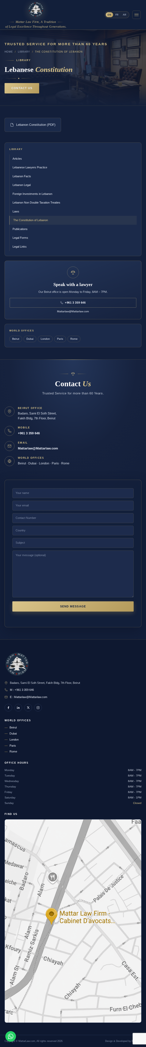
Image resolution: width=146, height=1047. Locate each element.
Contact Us (21, 88)
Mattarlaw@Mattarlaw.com (73, 311)
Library (24, 51)
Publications (20, 229)
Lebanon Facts (22, 176)
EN (109, 14)
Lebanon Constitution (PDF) (36, 125)
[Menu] (136, 15)
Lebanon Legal (22, 185)
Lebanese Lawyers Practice (30, 167)
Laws (16, 211)
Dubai (29, 338)
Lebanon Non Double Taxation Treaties (36, 202)
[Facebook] (8, 707)
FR (117, 14)
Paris (60, 338)
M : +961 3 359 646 (22, 689)
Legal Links (20, 246)
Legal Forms (20, 237)
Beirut (15, 338)
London (45, 338)
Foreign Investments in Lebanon (32, 193)
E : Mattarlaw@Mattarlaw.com (28, 697)
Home (9, 51)
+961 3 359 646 (29, 433)
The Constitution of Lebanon (30, 220)
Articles (17, 158)
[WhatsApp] (10, 1036)
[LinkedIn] (18, 707)
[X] (28, 707)
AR (124, 14)
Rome (74, 338)
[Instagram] (38, 707)
